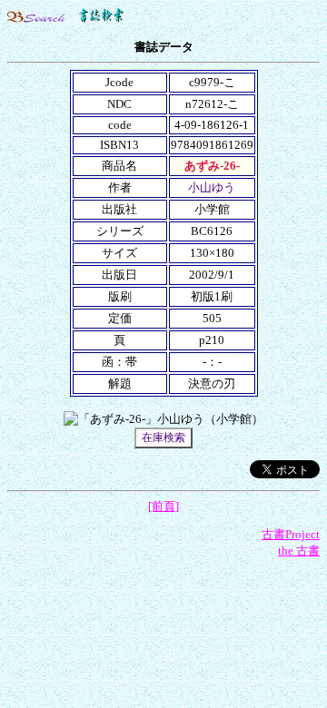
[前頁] (163, 506)
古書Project (291, 534)
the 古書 (299, 550)
